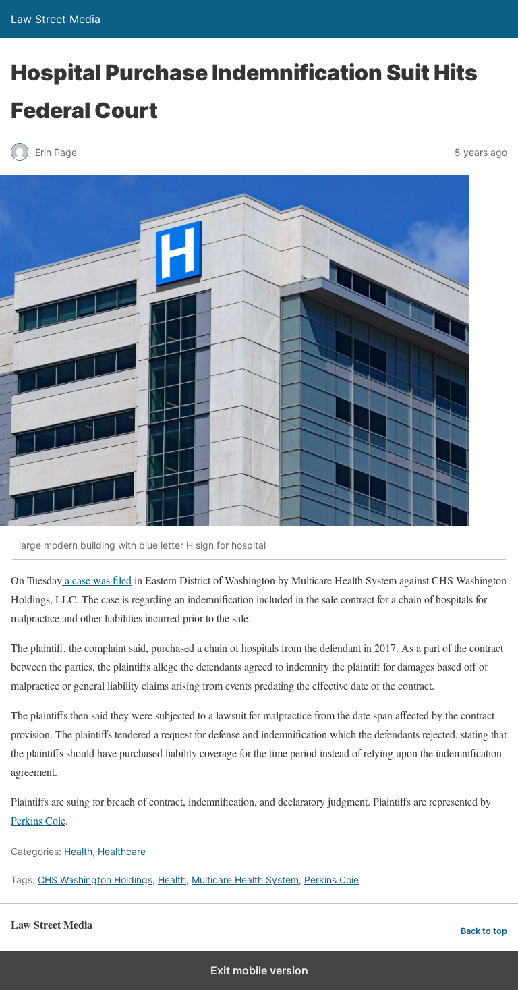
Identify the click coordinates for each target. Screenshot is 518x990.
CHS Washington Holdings (95, 879)
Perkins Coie (38, 820)
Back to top (484, 931)
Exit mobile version (259, 970)
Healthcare (122, 851)
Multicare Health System (245, 879)
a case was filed (97, 580)
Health (78, 851)
